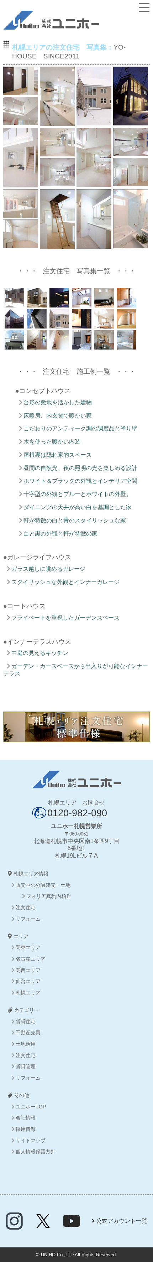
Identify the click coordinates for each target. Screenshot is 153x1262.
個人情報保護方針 (36, 1151)
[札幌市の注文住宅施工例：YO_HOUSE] (58, 324)
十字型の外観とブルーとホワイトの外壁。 (77, 494)
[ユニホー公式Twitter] (43, 1225)
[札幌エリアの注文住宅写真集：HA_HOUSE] (125, 324)
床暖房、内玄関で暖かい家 (57, 416)
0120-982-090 (77, 812)
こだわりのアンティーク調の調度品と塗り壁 (80, 428)
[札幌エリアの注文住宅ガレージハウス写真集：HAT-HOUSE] (13, 303)
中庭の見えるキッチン (39, 653)
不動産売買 (28, 1032)
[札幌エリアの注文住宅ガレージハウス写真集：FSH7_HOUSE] (36, 345)
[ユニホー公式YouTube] (71, 1225)
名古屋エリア (31, 959)
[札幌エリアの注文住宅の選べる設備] (76, 738)
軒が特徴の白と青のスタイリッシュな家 (74, 520)
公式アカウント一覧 (121, 1221)
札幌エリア (28, 992)
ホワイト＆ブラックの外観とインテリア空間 (80, 481)
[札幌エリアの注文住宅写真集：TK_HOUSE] (80, 303)
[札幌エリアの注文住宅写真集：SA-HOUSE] (36, 303)
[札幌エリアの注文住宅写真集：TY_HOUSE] (103, 303)
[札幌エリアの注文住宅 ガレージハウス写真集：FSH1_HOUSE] (80, 345)
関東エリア (28, 947)
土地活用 (26, 1044)
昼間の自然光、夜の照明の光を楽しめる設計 (80, 468)
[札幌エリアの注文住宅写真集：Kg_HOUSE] (36, 324)
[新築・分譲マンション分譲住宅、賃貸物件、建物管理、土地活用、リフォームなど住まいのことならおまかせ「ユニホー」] (76, 784)
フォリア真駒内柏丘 (48, 896)
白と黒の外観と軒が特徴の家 (60, 534)
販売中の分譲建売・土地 (43, 885)
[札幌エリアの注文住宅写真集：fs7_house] (58, 345)
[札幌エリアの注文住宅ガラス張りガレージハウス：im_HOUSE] (80, 324)
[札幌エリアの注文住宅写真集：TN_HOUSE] (58, 303)
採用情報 (26, 1129)
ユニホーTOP (31, 1107)
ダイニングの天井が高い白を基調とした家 (77, 507)
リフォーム (28, 919)
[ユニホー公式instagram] (14, 1225)
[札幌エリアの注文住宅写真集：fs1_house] (125, 345)
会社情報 (26, 1118)
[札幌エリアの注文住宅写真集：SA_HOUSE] (125, 303)
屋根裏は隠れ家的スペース (57, 455)
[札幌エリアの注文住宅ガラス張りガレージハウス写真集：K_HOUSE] (13, 324)
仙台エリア (28, 981)
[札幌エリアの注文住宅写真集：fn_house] (103, 345)
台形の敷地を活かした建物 (57, 402)
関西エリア (28, 970)
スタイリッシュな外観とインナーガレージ (65, 582)
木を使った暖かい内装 (51, 442)
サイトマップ (31, 1140)
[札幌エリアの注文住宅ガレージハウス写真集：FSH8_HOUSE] (13, 345)
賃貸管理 (26, 1066)
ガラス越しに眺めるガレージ (48, 569)
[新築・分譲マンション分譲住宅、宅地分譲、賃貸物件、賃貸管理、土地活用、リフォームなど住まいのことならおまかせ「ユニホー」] (51, 26)
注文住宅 (26, 907)
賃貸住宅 (26, 1021)
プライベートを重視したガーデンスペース (65, 618)
